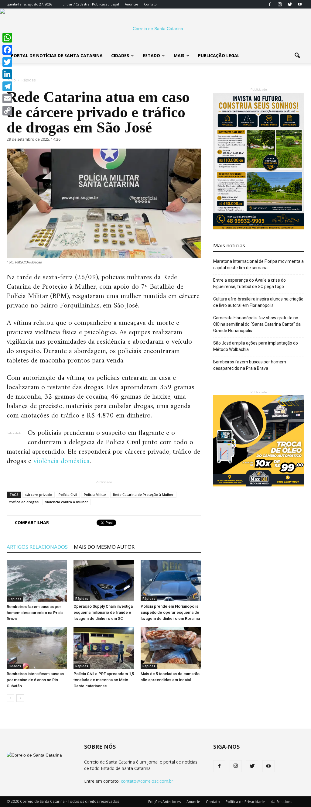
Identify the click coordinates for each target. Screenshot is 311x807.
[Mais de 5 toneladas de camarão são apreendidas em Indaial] (171, 648)
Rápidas (15, 599)
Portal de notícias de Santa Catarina (57, 55)
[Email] (7, 98)
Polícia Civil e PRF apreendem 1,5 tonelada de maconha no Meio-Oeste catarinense (103, 679)
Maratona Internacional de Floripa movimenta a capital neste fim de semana (258, 264)
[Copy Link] (7, 111)
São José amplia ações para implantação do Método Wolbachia (255, 346)
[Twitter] (289, 4)
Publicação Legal (105, 4)
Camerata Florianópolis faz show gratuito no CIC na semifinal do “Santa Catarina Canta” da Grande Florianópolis (257, 324)
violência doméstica (61, 461)
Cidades (120, 55)
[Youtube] (299, 4)
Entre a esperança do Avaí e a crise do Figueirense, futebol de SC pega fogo (249, 283)
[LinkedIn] (7, 74)
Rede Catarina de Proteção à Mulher (143, 494)
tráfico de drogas (24, 502)
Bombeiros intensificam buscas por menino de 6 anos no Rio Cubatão (35, 679)
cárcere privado (38, 494)
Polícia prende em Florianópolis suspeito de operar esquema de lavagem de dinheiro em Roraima (170, 612)
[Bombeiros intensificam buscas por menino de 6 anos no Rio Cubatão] (37, 648)
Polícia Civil (68, 494)
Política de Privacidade (245, 801)
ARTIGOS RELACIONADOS (37, 546)
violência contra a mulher (66, 502)
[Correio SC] (155, 28)
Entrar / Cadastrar (77, 4)
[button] (297, 55)
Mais (179, 55)
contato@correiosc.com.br (147, 781)
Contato (150, 4)
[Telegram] (7, 86)
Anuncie (131, 4)
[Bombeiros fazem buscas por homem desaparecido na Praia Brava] (37, 581)
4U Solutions (281, 801)
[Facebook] (269, 4)
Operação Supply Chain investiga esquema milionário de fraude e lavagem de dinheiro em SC (103, 612)
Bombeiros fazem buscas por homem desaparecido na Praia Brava (35, 612)
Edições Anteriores (164, 801)
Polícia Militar (95, 494)
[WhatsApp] (7, 38)
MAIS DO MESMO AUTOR (104, 546)
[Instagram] (279, 4)
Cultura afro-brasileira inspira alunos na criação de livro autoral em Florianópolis (258, 302)
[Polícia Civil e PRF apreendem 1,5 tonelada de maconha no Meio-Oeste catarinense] (103, 648)
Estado (151, 55)
